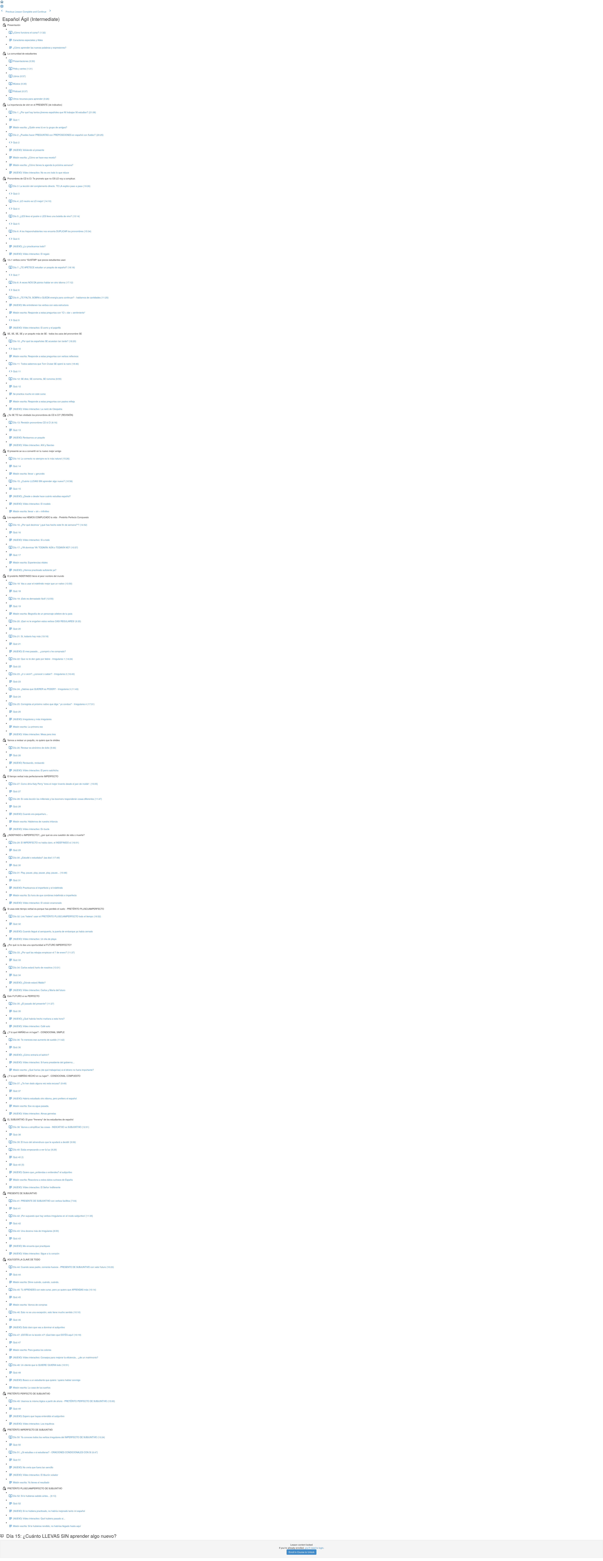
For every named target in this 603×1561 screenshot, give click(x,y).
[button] (2, 2)
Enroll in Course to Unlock (301, 1552)
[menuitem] (2, 7)
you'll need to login (314, 1547)
